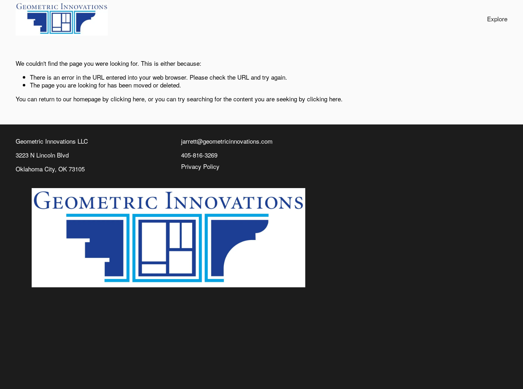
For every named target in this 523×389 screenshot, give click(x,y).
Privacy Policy (200, 166)
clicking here (127, 98)
